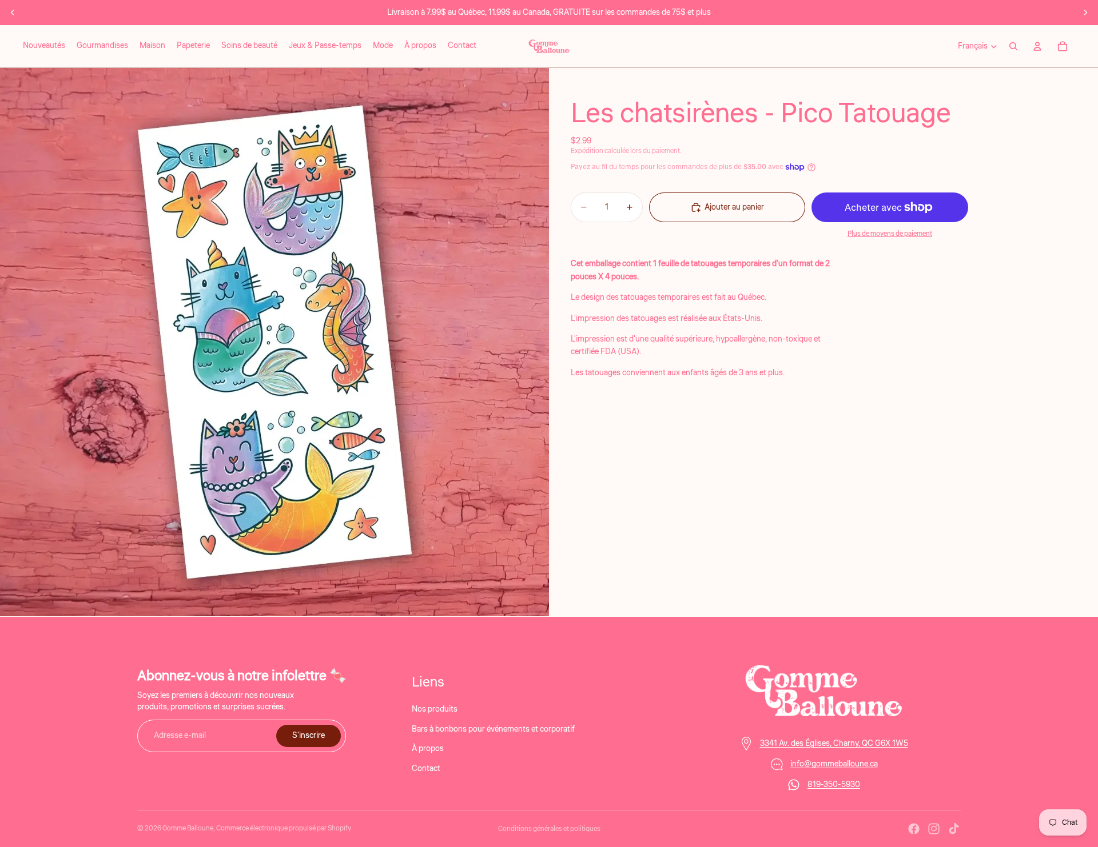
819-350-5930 (833, 784)
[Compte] (1037, 46)
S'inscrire (308, 735)
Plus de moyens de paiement (890, 234)
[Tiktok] (954, 829)
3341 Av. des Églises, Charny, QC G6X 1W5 (834, 743)
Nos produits (435, 709)
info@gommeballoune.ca (834, 764)
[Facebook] (914, 829)
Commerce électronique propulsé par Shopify (283, 828)
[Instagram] (934, 829)
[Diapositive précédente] (12, 12)
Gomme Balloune (187, 828)
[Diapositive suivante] (1085, 12)
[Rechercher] (1013, 46)
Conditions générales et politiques (549, 829)
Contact (426, 768)
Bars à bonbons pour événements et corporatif (493, 728)
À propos (428, 748)
